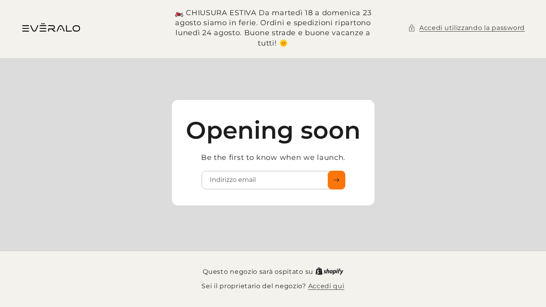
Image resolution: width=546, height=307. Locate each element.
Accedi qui (326, 286)
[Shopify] (329, 271)
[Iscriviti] (336, 180)
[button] (466, 28)
